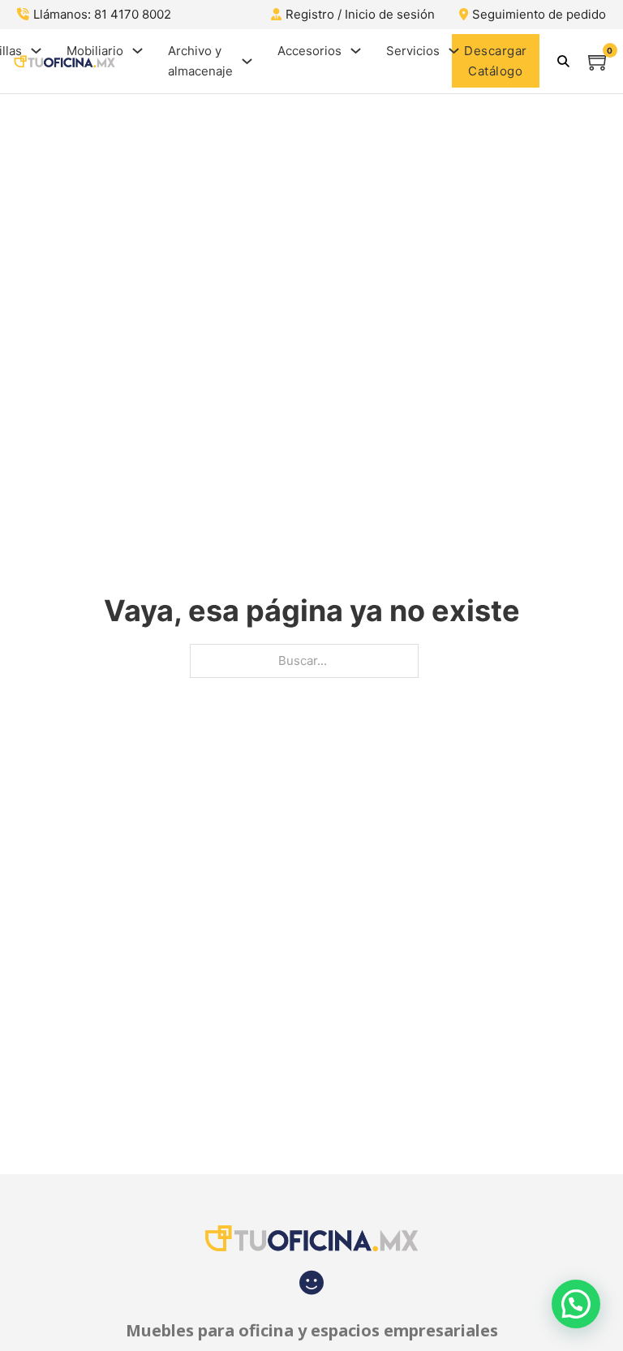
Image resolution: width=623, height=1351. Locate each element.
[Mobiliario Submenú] (137, 51)
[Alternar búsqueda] (563, 61)
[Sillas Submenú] (36, 51)
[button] (576, 1304)
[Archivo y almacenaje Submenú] (247, 61)
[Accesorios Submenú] (356, 51)
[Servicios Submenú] (454, 51)
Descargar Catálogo (495, 61)
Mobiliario (95, 50)
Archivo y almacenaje (200, 61)
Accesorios (309, 50)
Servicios (413, 50)
